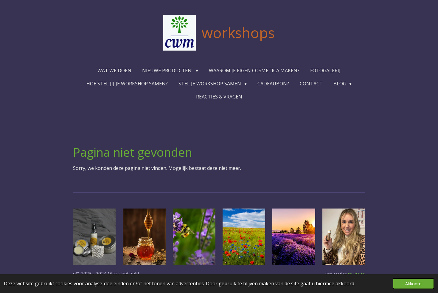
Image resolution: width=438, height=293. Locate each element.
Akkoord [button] (413, 283)
